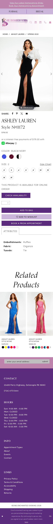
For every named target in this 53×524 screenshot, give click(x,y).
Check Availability (16, 195)
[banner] (15, 22)
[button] (50, 22)
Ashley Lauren (17, 34)
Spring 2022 (33, 34)
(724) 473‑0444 (11, 390)
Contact (8, 457)
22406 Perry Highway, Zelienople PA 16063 (24, 385)
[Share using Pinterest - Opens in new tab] (17, 114)
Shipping (8, 489)
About (7, 450)
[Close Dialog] (2, 516)
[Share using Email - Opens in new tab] (27, 114)
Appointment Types (13, 447)
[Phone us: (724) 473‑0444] (45, 22)
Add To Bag (26, 210)
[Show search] (30, 22)
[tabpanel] (26, 74)
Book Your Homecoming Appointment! (26, 5)
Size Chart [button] (45, 164)
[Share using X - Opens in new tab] (22, 114)
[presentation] (13, 314)
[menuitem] (13, 11)
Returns (8, 492)
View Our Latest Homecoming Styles (26, 2)
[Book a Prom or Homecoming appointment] (40, 22)
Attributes (10, 231)
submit (45, 361)
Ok (50, 516)
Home (5, 34)
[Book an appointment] (35, 22)
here (26, 522)
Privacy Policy (11, 478)
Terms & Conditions (13, 482)
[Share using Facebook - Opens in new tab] (12, 114)
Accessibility (10, 485)
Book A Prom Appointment (26, 223)
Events (7, 454)
